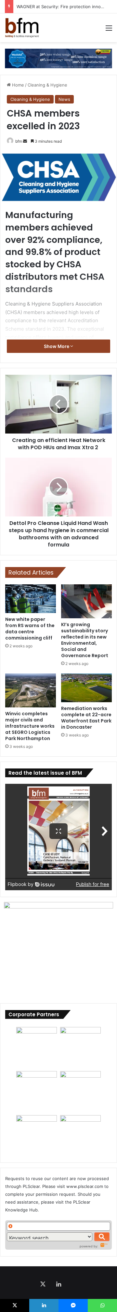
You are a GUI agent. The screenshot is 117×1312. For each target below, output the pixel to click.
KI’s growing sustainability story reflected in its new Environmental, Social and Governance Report (84, 640)
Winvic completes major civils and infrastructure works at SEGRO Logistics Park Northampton (30, 726)
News (64, 99)
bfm (18, 141)
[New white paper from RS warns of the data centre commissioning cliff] (30, 598)
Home (17, 84)
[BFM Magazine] (22, 28)
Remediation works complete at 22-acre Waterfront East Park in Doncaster (86, 717)
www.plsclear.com (84, 1186)
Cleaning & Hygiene (47, 84)
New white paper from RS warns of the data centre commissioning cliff (30, 628)
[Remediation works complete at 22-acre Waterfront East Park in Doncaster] (86, 687)
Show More (57, 346)
